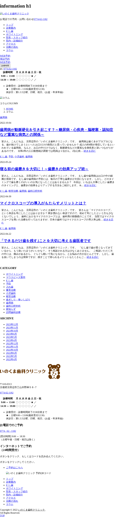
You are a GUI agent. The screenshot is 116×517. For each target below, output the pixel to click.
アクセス (11, 44)
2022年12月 (12, 343)
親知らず (11, 309)
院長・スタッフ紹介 (17, 37)
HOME (9, 109)
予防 (10, 156)
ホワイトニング (14, 34)
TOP (2, 515)
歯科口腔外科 (35, 191)
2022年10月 (12, 350)
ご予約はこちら (14, 467)
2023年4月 (11, 340)
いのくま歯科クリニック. (31, 510)
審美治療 (11, 290)
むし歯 (9, 31)
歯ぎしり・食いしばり (18, 299)
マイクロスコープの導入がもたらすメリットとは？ (43, 203)
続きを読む (90, 151)
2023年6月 (11, 334)
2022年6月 (11, 353)
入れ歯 (9, 287)
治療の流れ (12, 47)
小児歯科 (19, 156)
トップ (9, 24)
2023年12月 (12, 324)
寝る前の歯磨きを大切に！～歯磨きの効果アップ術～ (44, 169)
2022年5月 (11, 356)
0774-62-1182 (10, 69)
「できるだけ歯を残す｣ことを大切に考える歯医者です (45, 241)
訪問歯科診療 (13, 312)
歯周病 (3, 117)
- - (8, 431)
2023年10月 (12, 330)
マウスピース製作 (15, 277)
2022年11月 (12, 346)
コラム (9, 50)
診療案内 (11, 28)
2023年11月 (12, 327)
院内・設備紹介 (14, 40)
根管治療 (13, 191)
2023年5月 (11, 337)
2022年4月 (11, 359)
